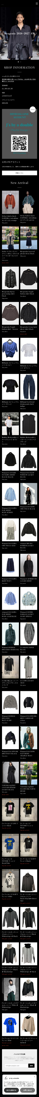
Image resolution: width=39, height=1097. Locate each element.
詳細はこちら (19, 173)
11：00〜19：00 (7, 88)
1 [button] (18, 61)
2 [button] (20, 61)
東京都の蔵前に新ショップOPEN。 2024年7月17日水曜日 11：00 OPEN (19, 80)
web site (5, 103)
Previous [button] (3, 33)
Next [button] (36, 33)
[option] (19, 33)
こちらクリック (7, 95)
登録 (31, 1066)
